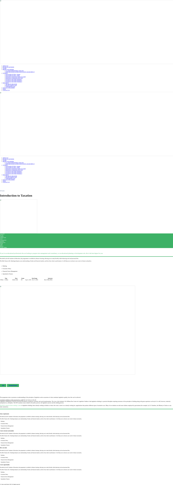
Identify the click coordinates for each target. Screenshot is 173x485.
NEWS (4, 89)
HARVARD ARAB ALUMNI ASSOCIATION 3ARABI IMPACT (20, 72)
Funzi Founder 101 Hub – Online (12, 75)
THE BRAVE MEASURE (11, 84)
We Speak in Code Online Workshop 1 (13, 79)
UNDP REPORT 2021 (10, 86)
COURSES (5, 73)
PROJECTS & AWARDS (8, 69)
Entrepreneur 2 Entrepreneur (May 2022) (14, 78)
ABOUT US (5, 65)
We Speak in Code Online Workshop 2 (13, 80)
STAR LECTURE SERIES (9, 87)
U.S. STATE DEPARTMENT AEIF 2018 (14, 70)
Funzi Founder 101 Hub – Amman (12, 74)
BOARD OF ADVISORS (8, 67)
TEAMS (4, 68)
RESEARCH (6, 82)
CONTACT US (6, 90)
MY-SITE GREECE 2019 (11, 85)
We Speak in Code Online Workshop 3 (13, 81)
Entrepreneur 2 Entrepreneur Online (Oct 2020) (15, 76)
